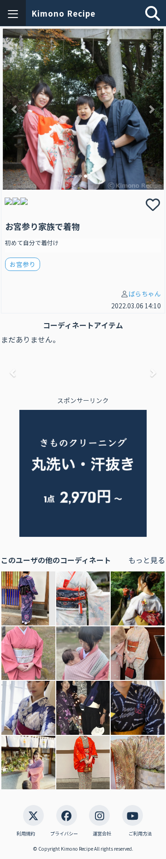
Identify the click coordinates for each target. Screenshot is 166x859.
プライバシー (64, 833)
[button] (15, 109)
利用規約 (26, 833)
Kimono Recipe (63, 13)
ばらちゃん (145, 293)
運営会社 (102, 833)
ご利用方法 (140, 833)
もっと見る (146, 560)
